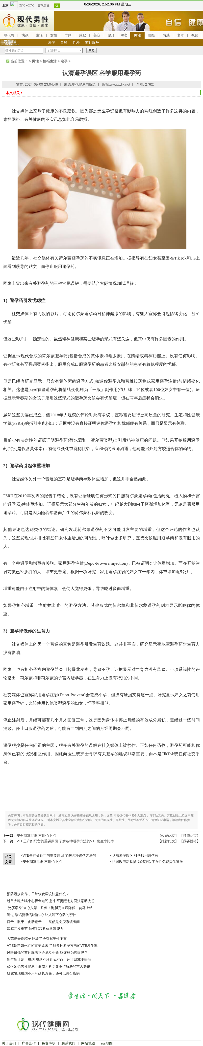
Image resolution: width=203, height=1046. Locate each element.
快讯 (25, 35)
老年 (180, 35)
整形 (111, 35)
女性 (53, 35)
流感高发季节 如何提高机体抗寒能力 (35, 929)
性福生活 (50, 61)
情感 (166, 35)
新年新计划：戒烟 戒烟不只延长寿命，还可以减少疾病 (49, 959)
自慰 (63, 42)
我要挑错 (190, 841)
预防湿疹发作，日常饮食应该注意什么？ (38, 894)
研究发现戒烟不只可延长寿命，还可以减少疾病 (43, 973)
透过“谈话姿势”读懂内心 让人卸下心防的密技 (41, 915)
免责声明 (48, 1043)
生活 (39, 35)
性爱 (76, 42)
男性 (137, 35)
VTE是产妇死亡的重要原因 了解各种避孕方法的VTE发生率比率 (65, 841)
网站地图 (88, 1043)
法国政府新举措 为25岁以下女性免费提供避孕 (147, 862)
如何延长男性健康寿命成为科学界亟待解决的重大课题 (48, 966)
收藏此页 (168, 836)
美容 (96, 35)
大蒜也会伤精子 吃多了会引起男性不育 (37, 939)
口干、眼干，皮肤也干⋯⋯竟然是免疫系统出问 (43, 922)
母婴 (124, 35)
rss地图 (107, 1043)
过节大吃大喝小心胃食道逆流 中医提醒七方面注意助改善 (51, 901)
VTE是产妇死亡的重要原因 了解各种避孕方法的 (59, 855)
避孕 (51, 42)
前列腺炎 (92, 42)
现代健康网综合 (84, 84)
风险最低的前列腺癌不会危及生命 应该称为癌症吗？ (47, 952)
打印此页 (190, 836)
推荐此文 (168, 841)
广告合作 (29, 1043)
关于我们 (9, 1043)
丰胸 (68, 35)
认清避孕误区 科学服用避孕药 (135, 855)
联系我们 (68, 1043)
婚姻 (151, 35)
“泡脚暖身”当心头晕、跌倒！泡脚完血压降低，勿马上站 (50, 908)
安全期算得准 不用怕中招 (36, 836)
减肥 (82, 35)
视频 (194, 35)
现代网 (9, 35)
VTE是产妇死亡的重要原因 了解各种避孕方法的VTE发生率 (52, 946)
